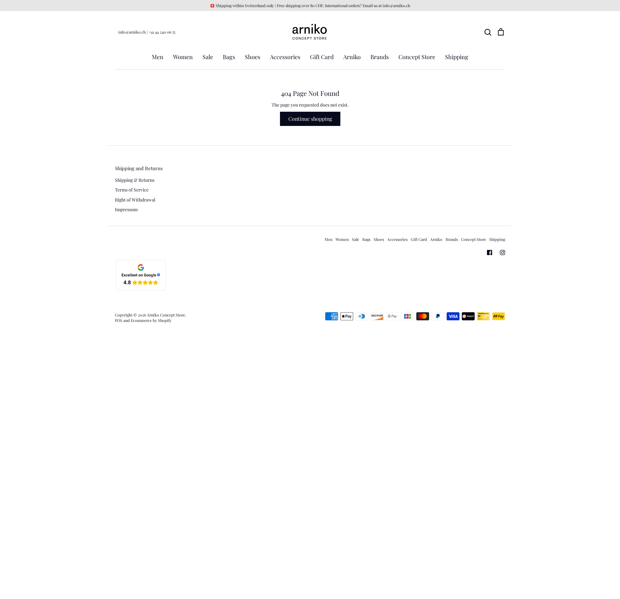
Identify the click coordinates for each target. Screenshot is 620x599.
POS (118, 320)
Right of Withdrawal (135, 200)
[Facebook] (489, 252)
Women (183, 57)
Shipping (456, 57)
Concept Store (416, 57)
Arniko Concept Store (166, 314)
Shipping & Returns (134, 180)
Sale (207, 57)
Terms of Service (132, 190)
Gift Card (322, 57)
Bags (229, 57)
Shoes (252, 57)
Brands (379, 57)
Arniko (352, 57)
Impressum (126, 209)
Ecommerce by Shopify (151, 320)
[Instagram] (502, 252)
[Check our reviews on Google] (141, 289)
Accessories (285, 57)
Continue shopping (310, 118)
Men (157, 57)
